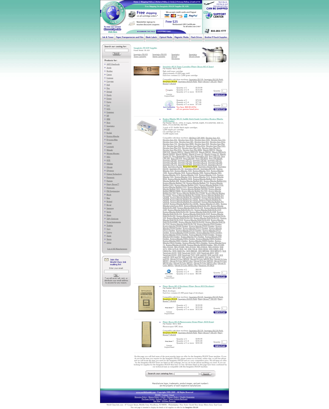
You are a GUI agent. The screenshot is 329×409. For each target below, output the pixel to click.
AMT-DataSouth (113, 64)
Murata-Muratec (113, 153)
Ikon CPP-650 (176, 158)
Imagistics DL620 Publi (187, 81)
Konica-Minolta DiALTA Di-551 (206, 218)
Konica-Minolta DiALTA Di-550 (180, 218)
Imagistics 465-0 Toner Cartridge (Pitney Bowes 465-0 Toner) (188, 67)
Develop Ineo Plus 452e (195, 146)
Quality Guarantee (187, 397)
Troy (109, 229)
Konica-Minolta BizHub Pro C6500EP (185, 197)
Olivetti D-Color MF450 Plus (201, 259)
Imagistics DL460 (185, 164)
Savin (109, 212)
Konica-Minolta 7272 (201, 177)
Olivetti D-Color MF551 (183, 263)
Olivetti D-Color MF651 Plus (186, 265)
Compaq (110, 78)
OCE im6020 (198, 257)
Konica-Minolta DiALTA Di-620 (197, 220)
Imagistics (110, 126)
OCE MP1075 (215, 251)
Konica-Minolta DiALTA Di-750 (183, 224)
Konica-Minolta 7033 (201, 171)
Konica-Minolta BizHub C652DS (194, 189)
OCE (108, 160)
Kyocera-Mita (112, 140)
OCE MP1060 (203, 251)
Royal (109, 205)
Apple (109, 68)
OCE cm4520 (201, 255)
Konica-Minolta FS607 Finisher (175, 241)
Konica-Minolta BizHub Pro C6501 (184, 199)
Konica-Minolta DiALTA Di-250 (190, 208)
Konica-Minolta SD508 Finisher (200, 245)
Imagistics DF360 (199, 160)
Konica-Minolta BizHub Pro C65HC (184, 204)
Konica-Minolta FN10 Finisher (209, 224)
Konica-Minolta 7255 (183, 177)
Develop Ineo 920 (202, 144)
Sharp (109, 215)
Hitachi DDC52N (191, 152)
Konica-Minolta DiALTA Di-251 (180, 210)
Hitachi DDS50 (169, 154)
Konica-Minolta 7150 (189, 175)
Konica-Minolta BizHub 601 (191, 181)
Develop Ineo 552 (218, 140)
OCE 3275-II (173, 249)
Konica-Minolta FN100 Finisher (175, 226)
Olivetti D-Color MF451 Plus (181, 261)
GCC (108, 109)
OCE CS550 (203, 249)
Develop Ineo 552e (170, 142)
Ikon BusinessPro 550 (181, 156)
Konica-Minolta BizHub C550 (211, 185)
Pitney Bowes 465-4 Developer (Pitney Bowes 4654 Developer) (188, 286)
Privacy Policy (173, 397)
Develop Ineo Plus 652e (172, 150)
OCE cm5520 (213, 255)
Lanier (109, 143)
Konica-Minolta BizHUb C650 (180, 179)
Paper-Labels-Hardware (178, 399)
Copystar (110, 81)
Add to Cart (220, 95)
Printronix (111, 188)
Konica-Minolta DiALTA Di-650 (191, 222)
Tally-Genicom (112, 219)
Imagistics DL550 (175, 167)
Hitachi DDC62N (219, 152)
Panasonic (110, 177)
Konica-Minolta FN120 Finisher (189, 230)
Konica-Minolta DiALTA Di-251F (207, 210)
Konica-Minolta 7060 (194, 173)
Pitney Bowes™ (113, 184)
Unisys (109, 232)
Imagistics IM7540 (207, 169)
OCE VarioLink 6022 (205, 253)
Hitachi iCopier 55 (211, 154)
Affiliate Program (169, 401)
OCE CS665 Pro (178, 251)
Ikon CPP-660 (188, 158)
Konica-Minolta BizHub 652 (215, 181)
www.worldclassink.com (146, 392)
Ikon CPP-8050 (202, 158)
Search (206, 374)
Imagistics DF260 (170, 160)
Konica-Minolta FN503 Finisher (175, 234)
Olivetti (109, 167)
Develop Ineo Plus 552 (172, 148)
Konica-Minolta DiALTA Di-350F (203, 212)
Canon (109, 74)
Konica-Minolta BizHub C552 (175, 187)
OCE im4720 (175, 257)
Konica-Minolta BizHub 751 (197, 183)
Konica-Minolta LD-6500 (176, 245)
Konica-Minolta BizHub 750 (174, 183)
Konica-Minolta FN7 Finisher (192, 237)
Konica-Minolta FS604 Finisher (208, 239)
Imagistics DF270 (185, 160)
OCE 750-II (192, 249)
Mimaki (110, 150)
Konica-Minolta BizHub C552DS (201, 187)
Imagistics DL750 (176, 169)
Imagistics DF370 (214, 160)
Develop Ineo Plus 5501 (215, 146)
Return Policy (154, 397)
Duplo (109, 95)
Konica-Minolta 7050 (176, 173)
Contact (165, 395)
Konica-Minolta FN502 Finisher (209, 232)
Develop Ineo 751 (170, 144)
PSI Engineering (113, 191)
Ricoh (109, 195)
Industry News (161, 399)
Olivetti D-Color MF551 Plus (205, 263)
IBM (108, 119)
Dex (108, 88)
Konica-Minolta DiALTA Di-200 (197, 206)
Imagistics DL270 (200, 162)
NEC (108, 157)
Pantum (110, 181)
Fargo (109, 102)
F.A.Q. (163, 397)
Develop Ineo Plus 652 (211, 148)
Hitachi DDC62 (205, 152)
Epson (109, 98)
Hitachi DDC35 (209, 150)
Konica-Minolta (113, 136)
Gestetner (110, 112)
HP (108, 116)
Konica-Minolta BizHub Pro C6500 (186, 195)
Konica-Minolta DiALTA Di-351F (196, 214)
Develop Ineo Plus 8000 (192, 150)
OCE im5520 (187, 257)
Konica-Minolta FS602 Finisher (182, 239)
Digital (109, 92)
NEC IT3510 (190, 247)
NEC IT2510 (168, 247)
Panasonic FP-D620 (206, 265)
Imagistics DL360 (215, 162)
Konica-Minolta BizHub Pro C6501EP (185, 202)
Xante (109, 236)
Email (171, 395)
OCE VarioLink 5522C (187, 253)
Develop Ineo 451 (213, 138)
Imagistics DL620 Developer (176, 56)
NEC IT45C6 (213, 247)
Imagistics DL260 (185, 162)
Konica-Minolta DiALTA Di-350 (175, 212)
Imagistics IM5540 (192, 169)
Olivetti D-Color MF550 (203, 261)
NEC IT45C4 (202, 247)
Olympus (110, 171)
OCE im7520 (210, 257)
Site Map (156, 401)
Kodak (109, 133)
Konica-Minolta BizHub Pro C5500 (191, 193)
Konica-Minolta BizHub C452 (186, 185)
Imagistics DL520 (196, 79)
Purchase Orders (148, 399)
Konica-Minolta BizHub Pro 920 (195, 191)
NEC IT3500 (179, 247)
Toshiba (110, 225)
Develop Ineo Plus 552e (191, 148)
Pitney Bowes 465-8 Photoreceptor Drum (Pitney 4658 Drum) (188, 322)
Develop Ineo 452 (170, 140)
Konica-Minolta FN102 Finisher (202, 226)
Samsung (110, 208)
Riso (108, 198)
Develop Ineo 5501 (202, 140)
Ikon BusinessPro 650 (199, 156)
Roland (109, 201)
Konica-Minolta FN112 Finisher (195, 228)
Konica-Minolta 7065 (212, 173)
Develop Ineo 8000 (186, 144)
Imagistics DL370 (170, 164)
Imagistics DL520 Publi (213, 79)
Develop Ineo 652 (201, 142)
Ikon (108, 122)
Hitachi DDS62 (182, 154)
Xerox (109, 239)
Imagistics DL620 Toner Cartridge (141, 55)
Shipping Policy (141, 397)
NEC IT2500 (219, 245)
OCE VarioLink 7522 (186, 255)
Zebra (109, 243)
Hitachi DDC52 (177, 152)
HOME (158, 395)
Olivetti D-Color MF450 (179, 259)
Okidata (110, 164)
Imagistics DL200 (170, 162)
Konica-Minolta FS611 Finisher (195, 243)
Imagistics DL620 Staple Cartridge (160, 55)
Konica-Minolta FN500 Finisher (183, 232)
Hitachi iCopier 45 (196, 154)
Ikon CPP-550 (214, 156)
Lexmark (110, 146)
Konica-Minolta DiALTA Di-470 (189, 216)
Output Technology (114, 174)
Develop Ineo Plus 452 (176, 146)
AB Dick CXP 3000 (197, 138)
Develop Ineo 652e (217, 142)
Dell (108, 85)
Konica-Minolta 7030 (183, 171)
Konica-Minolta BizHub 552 (204, 179)
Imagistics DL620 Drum (194, 55)
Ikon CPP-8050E (215, 158)
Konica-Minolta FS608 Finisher (201, 241)
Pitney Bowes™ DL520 (207, 81)
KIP (108, 129)
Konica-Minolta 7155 (207, 175)
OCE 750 (183, 249)
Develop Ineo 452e (185, 140)
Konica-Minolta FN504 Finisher (202, 234)
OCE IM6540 (191, 251)
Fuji (108, 105)
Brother (110, 71)
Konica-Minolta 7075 (171, 175)
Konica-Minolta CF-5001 (210, 204)
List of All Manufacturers (117, 249)
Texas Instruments (114, 222)
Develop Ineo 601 (186, 142)
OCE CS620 (213, 249)
